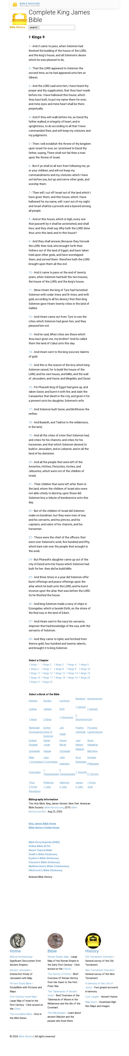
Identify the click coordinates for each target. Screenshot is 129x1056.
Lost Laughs (92, 996)
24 (30, 559)
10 (30, 272)
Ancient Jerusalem (20, 970)
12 (30, 316)
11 (30, 290)
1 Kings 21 (34, 681)
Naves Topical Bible (40, 850)
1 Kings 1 (34, 664)
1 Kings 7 (46, 669)
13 (30, 334)
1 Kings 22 (47, 681)
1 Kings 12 (47, 673)
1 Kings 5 (84, 664)
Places (67, 968)
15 (30, 365)
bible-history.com (54, 807)
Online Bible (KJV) (39, 846)
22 (30, 510)
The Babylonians (57, 1012)
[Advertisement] (60, 901)
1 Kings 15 (84, 673)
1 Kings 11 (34, 673)
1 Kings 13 (59, 673)
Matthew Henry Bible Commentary (49, 866)
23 (30, 537)
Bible (52, 951)
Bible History (26, 1036)
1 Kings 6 (34, 669)
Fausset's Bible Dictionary (44, 862)
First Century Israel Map (23, 996)
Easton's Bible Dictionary (44, 858)
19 (30, 435)
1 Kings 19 (72, 677)
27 (30, 621)
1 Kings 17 (47, 677)
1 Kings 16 (34, 677)
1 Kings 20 (84, 677)
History (92, 951)
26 (30, 603)
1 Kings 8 (59, 669)
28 (30, 639)
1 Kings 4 (71, 664)
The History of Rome (59, 974)
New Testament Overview (99, 970)
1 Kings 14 (72, 673)
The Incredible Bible (21, 1014)
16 (30, 387)
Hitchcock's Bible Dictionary (45, 870)
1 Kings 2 (46, 664)
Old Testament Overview (99, 956)
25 (30, 577)
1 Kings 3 (59, 664)
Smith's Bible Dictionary (43, 854)
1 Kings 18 (59, 677)
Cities (17, 1008)
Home (15, 951)
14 (30, 352)
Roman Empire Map (58, 956)
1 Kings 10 (84, 669)
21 (30, 484)
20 (30, 462)
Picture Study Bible (20, 983)
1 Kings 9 (71, 669)
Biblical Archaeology (21, 956)
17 (30, 409)
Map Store (91, 1002)
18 (30, 422)
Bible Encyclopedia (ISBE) (44, 842)
